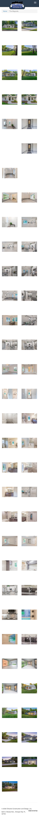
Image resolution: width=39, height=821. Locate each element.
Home (5, 11)
